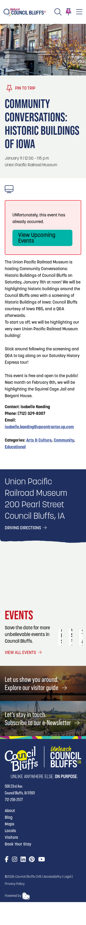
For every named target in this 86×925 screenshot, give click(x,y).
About (10, 811)
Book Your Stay (18, 844)
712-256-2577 (14, 799)
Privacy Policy (15, 884)
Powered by (13, 896)
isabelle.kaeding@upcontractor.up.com (39, 427)
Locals (10, 831)
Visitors (11, 838)
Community (64, 440)
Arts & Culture (39, 440)
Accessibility (52, 877)
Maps (9, 824)
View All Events (21, 653)
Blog (8, 818)
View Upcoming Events (36, 238)
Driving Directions (23, 528)
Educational (15, 447)
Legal (67, 877)
